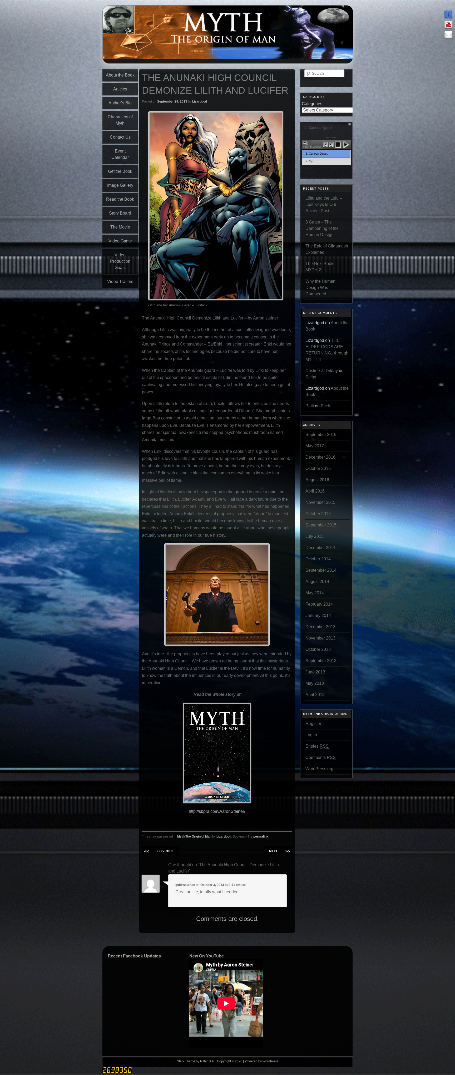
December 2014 (320, 547)
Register (313, 723)
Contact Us (120, 137)
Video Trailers (120, 281)
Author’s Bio (120, 103)
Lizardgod (199, 101)
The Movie (120, 227)
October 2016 (318, 468)
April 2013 (315, 694)
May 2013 (314, 683)
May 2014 (314, 593)
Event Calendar (120, 154)
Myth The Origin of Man (194, 836)
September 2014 (321, 570)
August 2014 (317, 581)
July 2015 (314, 536)
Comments (320, 757)
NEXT (273, 851)
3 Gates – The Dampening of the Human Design (322, 228)
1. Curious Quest (317, 153)
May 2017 (314, 446)
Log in (311, 735)
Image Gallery (120, 185)
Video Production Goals (120, 261)
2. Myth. (311, 161)
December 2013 (320, 627)
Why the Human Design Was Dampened (320, 287)
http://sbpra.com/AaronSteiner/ (217, 811)
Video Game (120, 241)
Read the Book (120, 199)
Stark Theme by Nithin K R (196, 1061)
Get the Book (120, 171)
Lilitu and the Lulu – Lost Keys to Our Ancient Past (323, 204)
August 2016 (317, 480)
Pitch (325, 406)
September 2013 (321, 660)
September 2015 (321, 525)
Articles (120, 89)
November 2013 (320, 638)
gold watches (185, 885)
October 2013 (318, 649)
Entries (317, 746)
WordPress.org (319, 769)
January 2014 (318, 615)
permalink (260, 836)
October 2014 (318, 559)
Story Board (120, 213)
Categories (312, 104)
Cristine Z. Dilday (321, 370)
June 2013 (315, 672)
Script (310, 377)
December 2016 (320, 457)
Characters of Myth (120, 120)
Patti (309, 406)
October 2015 (318, 513)
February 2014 (319, 604)
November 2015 (320, 502)
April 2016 (315, 491)
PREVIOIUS (165, 851)
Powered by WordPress (261, 1061)
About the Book (120, 75)
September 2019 (321, 434)
